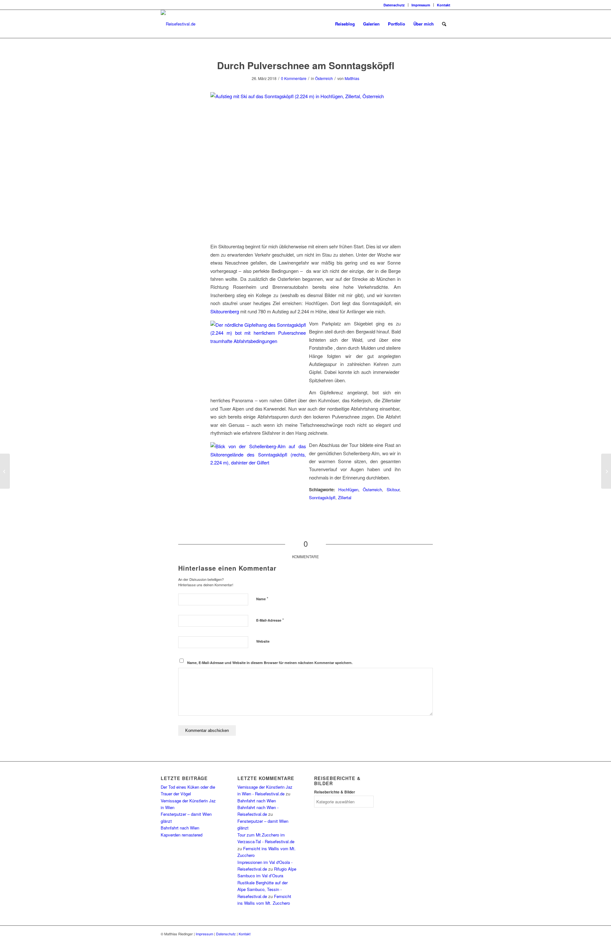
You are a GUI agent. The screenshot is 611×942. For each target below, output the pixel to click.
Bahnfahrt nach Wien (180, 828)
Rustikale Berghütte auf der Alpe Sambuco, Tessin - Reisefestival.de (262, 889)
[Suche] (444, 24)
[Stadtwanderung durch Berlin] (606, 471)
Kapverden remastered (181, 835)
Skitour (393, 489)
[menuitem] (394, 5)
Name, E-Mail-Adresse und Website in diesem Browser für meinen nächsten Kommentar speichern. (270, 662)
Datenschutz (394, 5)
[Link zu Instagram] (162, 5)
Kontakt (443, 5)
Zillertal (344, 497)
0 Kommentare (293, 78)
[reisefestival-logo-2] (178, 24)
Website (263, 641)
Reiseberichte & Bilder (334, 792)
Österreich (324, 78)
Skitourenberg (225, 311)
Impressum (420, 5)
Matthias (352, 78)
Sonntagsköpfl (322, 497)
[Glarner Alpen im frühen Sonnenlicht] (5, 471)
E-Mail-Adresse (270, 620)
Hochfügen (348, 489)
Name (262, 598)
